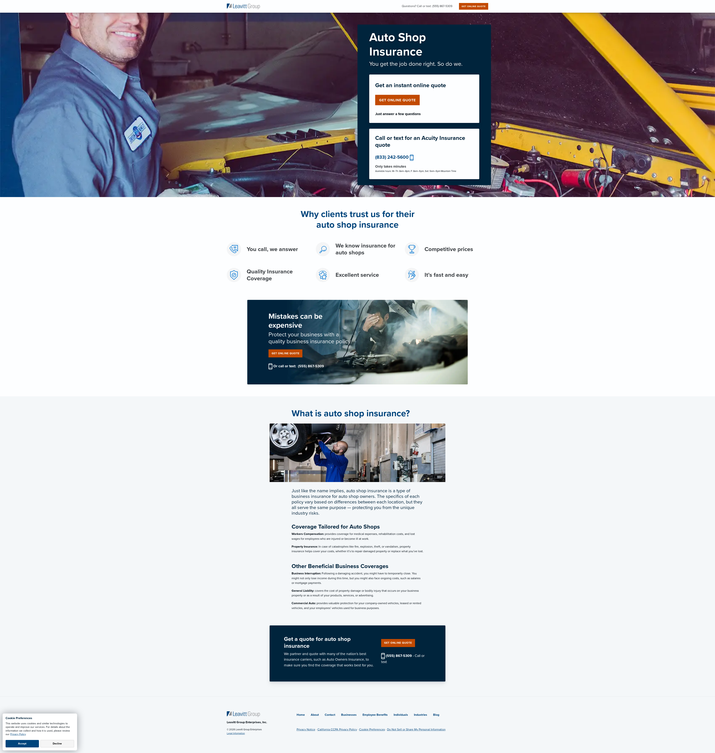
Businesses (349, 715)
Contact (330, 715)
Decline (57, 743)
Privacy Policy (18, 734)
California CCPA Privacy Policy (337, 729)
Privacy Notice (306, 729)
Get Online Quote (474, 6)
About (315, 715)
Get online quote (397, 100)
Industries (420, 715)
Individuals (401, 715)
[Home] (243, 714)
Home (301, 715)
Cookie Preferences (372, 729)
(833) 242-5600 (392, 157)
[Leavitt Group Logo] (243, 6)
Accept (22, 743)
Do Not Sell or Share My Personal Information (416, 729)
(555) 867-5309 (311, 366)
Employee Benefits (375, 715)
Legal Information (236, 733)
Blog (436, 715)
